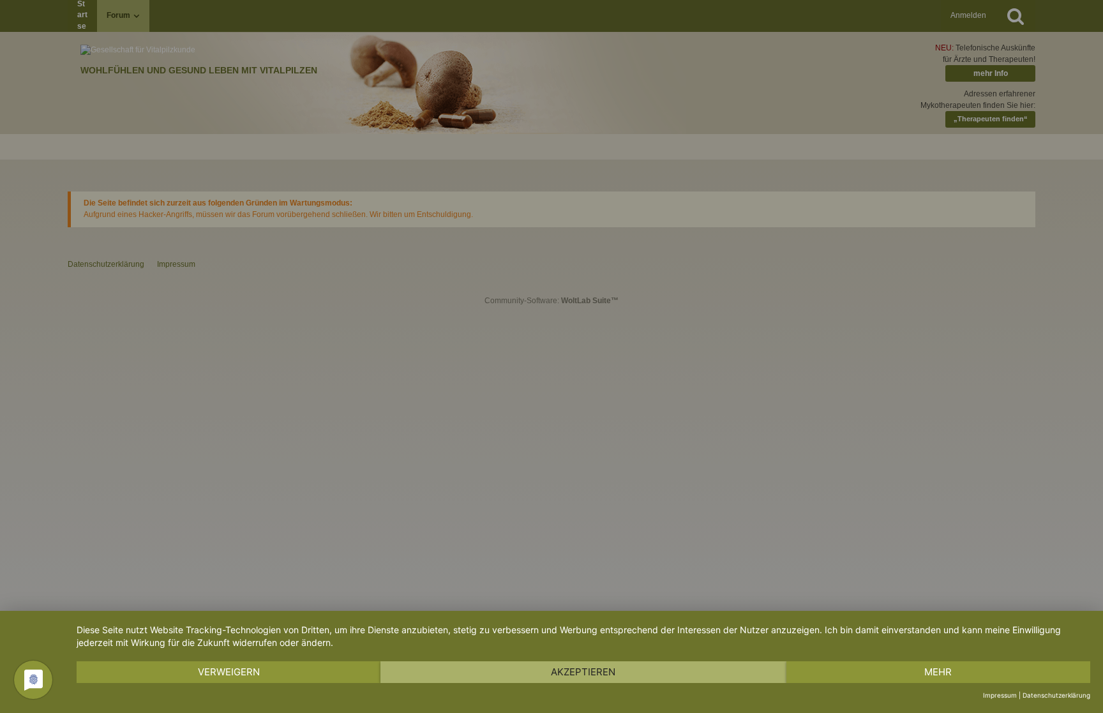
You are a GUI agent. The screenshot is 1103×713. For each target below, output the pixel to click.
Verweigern (229, 672)
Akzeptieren (583, 672)
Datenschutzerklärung (1056, 695)
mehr (938, 672)
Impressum (1000, 695)
